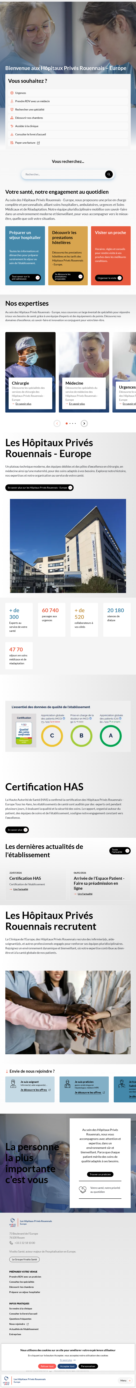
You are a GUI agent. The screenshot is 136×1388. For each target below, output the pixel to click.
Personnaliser (88, 1366)
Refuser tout (47, 1366)
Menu (123, 1380)
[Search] (109, 174)
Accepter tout (67, 1366)
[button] (57, 423)
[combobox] (68, 174)
